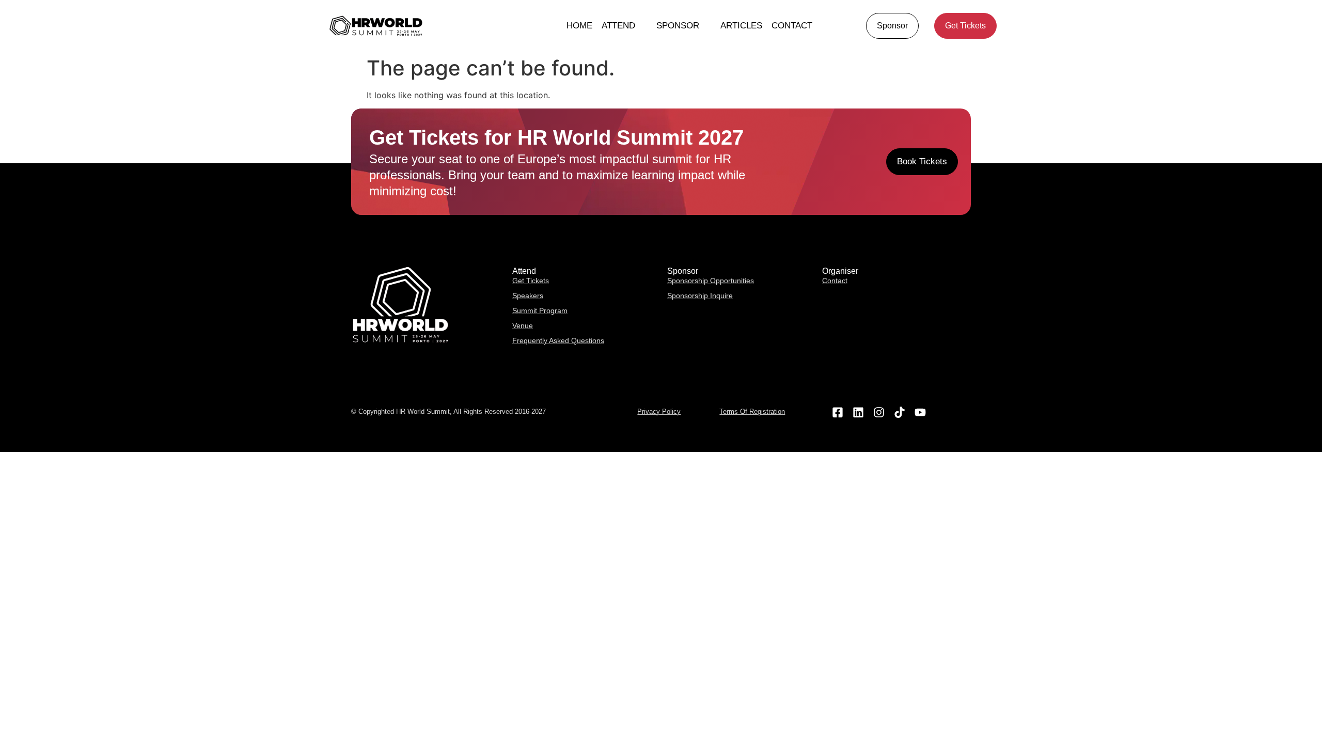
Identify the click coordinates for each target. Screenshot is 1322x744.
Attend (618, 25)
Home (579, 25)
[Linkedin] (858, 412)
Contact (792, 25)
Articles (741, 25)
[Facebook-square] (837, 412)
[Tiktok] (900, 412)
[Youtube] (920, 412)
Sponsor (677, 25)
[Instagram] (879, 412)
